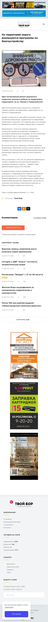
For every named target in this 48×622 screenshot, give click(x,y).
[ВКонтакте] (19, 208)
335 (24, 256)
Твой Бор (18, 198)
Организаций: (10, 550)
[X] (28, 208)
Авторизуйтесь (13, 227)
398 (24, 297)
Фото (5, 277)
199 (24, 268)
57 (23, 91)
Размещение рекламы (12, 522)
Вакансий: (8, 544)
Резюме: (7, 547)
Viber (9, 572)
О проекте (7, 519)
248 (24, 281)
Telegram (10, 570)
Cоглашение (8, 525)
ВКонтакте (11, 564)
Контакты (7, 527)
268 (24, 310)
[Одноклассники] (24, 208)
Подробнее (9, 607)
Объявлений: (10, 541)
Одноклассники (13, 567)
